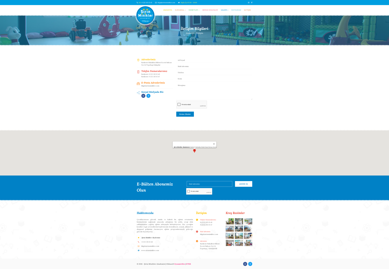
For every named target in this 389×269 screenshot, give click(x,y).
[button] (194, 151)
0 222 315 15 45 (147, 3)
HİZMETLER (193, 10)
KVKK (188, 264)
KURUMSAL (180, 10)
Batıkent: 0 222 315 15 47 (150, 77)
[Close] (214, 143)
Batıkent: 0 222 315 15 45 (150, 74)
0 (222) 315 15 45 (206, 222)
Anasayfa (190, 33)
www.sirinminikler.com (150, 250)
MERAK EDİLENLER (210, 10)
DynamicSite (179, 264)
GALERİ (224, 10)
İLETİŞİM (247, 10)
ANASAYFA (167, 10)
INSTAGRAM (236, 10)
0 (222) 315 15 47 (206, 225)
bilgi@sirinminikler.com (166, 3)
